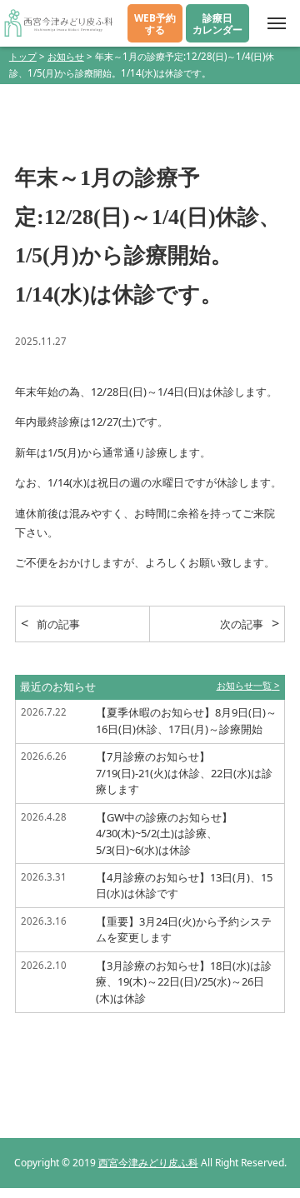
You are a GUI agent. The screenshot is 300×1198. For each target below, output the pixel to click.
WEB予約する (155, 23)
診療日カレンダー (217, 23)
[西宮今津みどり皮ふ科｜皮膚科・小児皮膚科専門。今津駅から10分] (58, 23)
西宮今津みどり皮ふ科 (148, 1163)
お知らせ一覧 (244, 685)
